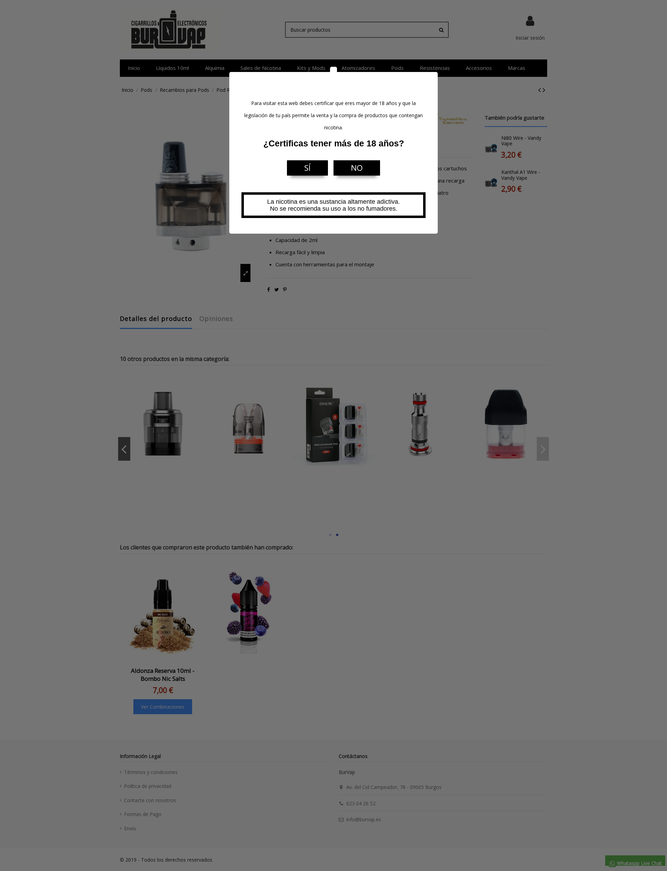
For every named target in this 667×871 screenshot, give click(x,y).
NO (357, 167)
